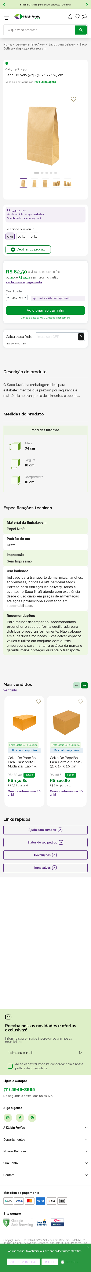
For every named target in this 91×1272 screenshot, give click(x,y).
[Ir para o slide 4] (51, 173)
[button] (69, 1262)
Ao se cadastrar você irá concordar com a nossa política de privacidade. (49, 1066)
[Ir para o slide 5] (55, 173)
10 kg (21, 236)
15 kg (33, 236)
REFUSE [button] (50, 1262)
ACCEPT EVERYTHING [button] (23, 1262)
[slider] (45, 134)
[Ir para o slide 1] (36, 173)
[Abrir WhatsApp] (80, 1247)
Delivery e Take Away (30, 44)
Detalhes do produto (31, 249)
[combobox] (45, 29)
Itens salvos (42, 867)
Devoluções (42, 855)
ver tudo (10, 690)
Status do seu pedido (42, 842)
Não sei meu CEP (16, 343)
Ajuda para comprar (42, 829)
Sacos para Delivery (62, 44)
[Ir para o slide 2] (42, 173)
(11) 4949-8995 (19, 1089)
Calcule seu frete (19, 337)
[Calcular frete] (81, 336)
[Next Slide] (87, 4)
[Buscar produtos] (81, 30)
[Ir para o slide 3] (46, 173)
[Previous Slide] (4, 4)
